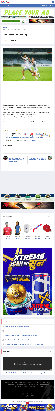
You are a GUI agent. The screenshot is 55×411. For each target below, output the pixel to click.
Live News (7, 382)
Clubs (29, 382)
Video (43, 382)
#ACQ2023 (45, 136)
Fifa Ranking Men (21, 384)
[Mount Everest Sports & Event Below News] (27, 197)
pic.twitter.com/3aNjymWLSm (34, 137)
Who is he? (33, 386)
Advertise (4, 5)
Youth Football (11, 384)
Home (4, 29)
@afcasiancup (36, 136)
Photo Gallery (36, 382)
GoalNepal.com (11, 1)
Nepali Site (17, 5)
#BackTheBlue (9, 137)
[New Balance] (27, 205)
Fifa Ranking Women (33, 384)
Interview (14, 382)
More (49, 216)
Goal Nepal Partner (44, 384)
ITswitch (42, 401)
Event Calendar (17, 386)
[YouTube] (53, 6)
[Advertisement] (27, 93)
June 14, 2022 (32, 140)
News (9, 29)
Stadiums (25, 386)
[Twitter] (50, 6)
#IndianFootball (19, 137)
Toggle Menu (53, 2)
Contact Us (10, 5)
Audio (48, 382)
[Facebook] (48, 6)
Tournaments (22, 382)
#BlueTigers (39, 134)
